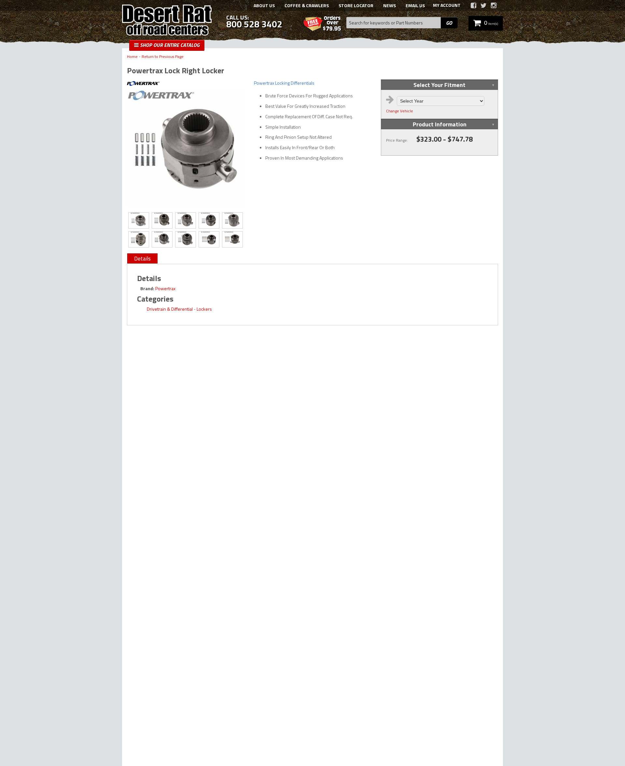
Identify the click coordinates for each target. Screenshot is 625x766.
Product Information (439, 124)
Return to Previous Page (163, 57)
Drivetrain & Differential (170, 308)
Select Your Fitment (439, 84)
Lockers (204, 308)
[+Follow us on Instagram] (493, 5)
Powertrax (165, 288)
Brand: (147, 288)
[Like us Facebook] (473, 5)
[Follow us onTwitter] (483, 5)
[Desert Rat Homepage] (167, 21)
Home (132, 57)
